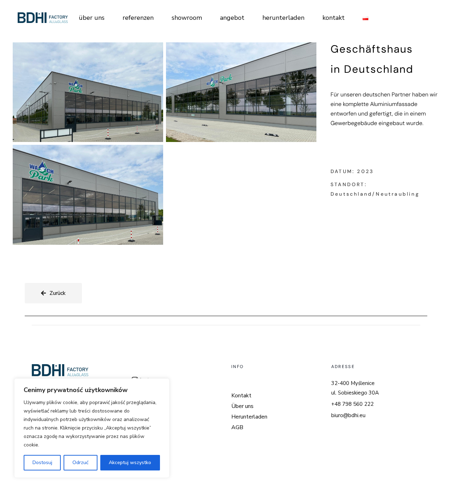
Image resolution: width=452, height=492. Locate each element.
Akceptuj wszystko (130, 462)
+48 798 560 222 (352, 404)
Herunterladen (249, 417)
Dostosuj (42, 462)
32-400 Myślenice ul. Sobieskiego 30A (355, 388)
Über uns (242, 406)
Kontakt (241, 395)
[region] (92, 428)
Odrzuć (80, 462)
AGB (237, 427)
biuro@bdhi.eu (348, 415)
